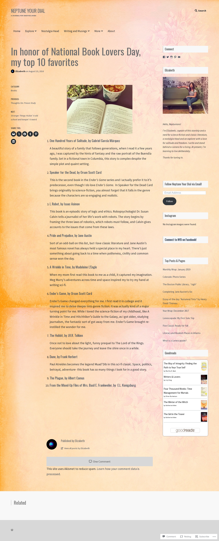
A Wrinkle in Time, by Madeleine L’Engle (73, 267)
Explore (29, 31)
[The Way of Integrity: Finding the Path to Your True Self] (204, 369)
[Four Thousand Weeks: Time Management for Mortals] (204, 395)
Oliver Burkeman (171, 396)
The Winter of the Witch (176, 402)
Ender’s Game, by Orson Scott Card (71, 293)
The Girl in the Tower (174, 414)
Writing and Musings (75, 31)
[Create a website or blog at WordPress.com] (12, 530)
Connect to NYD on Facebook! (180, 240)
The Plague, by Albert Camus (67, 378)
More (97, 31)
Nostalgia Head (50, 31)
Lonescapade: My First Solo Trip (178, 318)
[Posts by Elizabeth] (13, 71)
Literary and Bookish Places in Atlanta (181, 333)
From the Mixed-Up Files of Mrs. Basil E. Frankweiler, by (83, 385)
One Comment (101, 461)
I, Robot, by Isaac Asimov (65, 203)
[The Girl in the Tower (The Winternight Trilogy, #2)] (204, 420)
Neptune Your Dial (28, 10)
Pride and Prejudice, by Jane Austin (71, 235)
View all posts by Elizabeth (77, 448)
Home (16, 31)
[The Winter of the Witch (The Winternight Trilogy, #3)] (204, 408)
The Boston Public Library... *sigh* (179, 284)
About (111, 31)
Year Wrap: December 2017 (176, 310)
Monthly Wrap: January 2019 (176, 269)
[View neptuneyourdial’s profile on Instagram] (171, 57)
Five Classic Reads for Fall (175, 325)
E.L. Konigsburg (127, 385)
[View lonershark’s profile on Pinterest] (175, 57)
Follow (169, 201)
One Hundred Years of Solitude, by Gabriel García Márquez (85, 140)
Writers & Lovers (172, 376)
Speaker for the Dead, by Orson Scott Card (75, 172)
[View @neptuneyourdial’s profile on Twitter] (167, 57)
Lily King (169, 380)
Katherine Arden (171, 405)
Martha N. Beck (171, 371)
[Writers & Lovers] (204, 383)
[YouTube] (179, 57)
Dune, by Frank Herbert (64, 356)
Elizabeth (20, 71)
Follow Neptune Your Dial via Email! (183, 184)
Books (14, 90)
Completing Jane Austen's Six (177, 291)
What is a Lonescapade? (175, 340)
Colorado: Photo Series (174, 276)
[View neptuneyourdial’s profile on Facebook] (164, 57)
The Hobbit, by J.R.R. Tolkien (66, 335)
